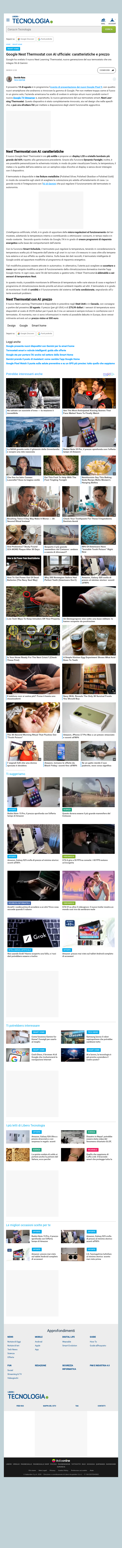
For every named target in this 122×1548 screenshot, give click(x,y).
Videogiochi (12, 1378)
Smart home (39, 325)
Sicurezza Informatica (69, 1367)
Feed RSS (20, 1406)
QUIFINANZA (100, 1464)
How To (93, 1341)
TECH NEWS (93, 1032)
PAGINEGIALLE (26, 1464)
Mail (103, 24)
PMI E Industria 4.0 (100, 1365)
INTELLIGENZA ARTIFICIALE (19, 950)
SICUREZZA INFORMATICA (19, 903)
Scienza (11, 1353)
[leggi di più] (114, 79)
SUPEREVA (61, 1467)
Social (10, 1370)
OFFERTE (12, 810)
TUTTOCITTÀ (76, 1464)
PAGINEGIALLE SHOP (41, 1464)
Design (11, 325)
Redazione (40, 1365)
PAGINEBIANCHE (64, 1464)
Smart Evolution (69, 1345)
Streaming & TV (14, 1374)
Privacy (52, 1470)
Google (23, 325)
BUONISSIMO (111, 1464)
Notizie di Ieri (13, 1345)
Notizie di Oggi (14, 1341)
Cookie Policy (63, 1470)
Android (38, 1341)
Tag (76, 1406)
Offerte (10, 1357)
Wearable (66, 1341)
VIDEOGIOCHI (68, 856)
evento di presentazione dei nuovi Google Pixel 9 (76, 87)
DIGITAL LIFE (68, 1337)
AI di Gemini (49, 183)
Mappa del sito (49, 1406)
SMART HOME (17, 44)
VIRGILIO (16, 1464)
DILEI (84, 1464)
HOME (8, 44)
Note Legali (43, 1470)
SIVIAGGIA (91, 1464)
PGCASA (53, 1464)
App (37, 1349)
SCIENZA (67, 810)
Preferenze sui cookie (79, 1470)
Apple (37, 1345)
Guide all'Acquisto (98, 1345)
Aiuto (92, 1470)
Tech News (12, 1349)
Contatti (101, 1406)
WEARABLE (92, 1150)
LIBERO (9, 1464)
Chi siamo (32, 1470)
